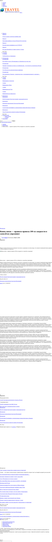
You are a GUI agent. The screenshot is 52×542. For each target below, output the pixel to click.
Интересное (5, 95)
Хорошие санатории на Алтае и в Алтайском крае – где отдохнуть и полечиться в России (22, 65)
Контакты (5, 6)
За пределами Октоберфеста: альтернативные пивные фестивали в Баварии (19, 107)
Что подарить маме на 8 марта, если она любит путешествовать (13, 491)
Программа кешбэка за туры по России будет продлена (14, 40)
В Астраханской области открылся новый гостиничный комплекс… (15, 474)
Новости (4, 33)
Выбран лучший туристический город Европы (10, 498)
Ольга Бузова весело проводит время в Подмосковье (14, 112)
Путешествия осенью (4, 495)
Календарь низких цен (7, 522)
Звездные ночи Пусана (5, 483)
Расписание (5, 118)
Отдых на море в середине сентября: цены (12, 36)
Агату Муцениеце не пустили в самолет (8, 478)
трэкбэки (14, 426)
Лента (4, 4)
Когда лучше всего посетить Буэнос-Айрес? (9, 489)
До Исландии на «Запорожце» (9, 56)
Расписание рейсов (7, 526)
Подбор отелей (6, 115)
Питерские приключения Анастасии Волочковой (13, 103)
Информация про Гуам (7, 89)
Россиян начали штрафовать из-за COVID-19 (12, 45)
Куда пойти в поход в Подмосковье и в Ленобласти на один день (17, 61)
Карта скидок (8, 116)
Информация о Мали (7, 85)
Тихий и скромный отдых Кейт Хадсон (8, 404)
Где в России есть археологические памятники (13, 70)
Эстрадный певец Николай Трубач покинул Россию (11, 493)
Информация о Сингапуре (8, 80)
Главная (4, 2)
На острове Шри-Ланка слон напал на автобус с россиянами (13, 480)
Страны (4, 77)
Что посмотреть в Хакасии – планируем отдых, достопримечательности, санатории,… (21, 74)
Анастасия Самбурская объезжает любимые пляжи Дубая (12, 487)
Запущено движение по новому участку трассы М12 (11, 476)
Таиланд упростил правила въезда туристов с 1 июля (11, 500)
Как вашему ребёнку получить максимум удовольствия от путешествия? (15, 502)
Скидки (6, 117)
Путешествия (5, 58)
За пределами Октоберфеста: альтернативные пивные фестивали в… (15, 516)
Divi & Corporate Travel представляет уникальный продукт (15, 99)
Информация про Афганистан (9, 93)
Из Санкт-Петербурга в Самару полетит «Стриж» (13, 49)
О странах (5, 52)
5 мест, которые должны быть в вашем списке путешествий (13, 470)
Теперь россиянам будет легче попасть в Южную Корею (12, 485)
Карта (4, 3)
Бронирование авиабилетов (9, 521)
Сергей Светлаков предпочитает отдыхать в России (11, 400)
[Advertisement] (26, 23)
